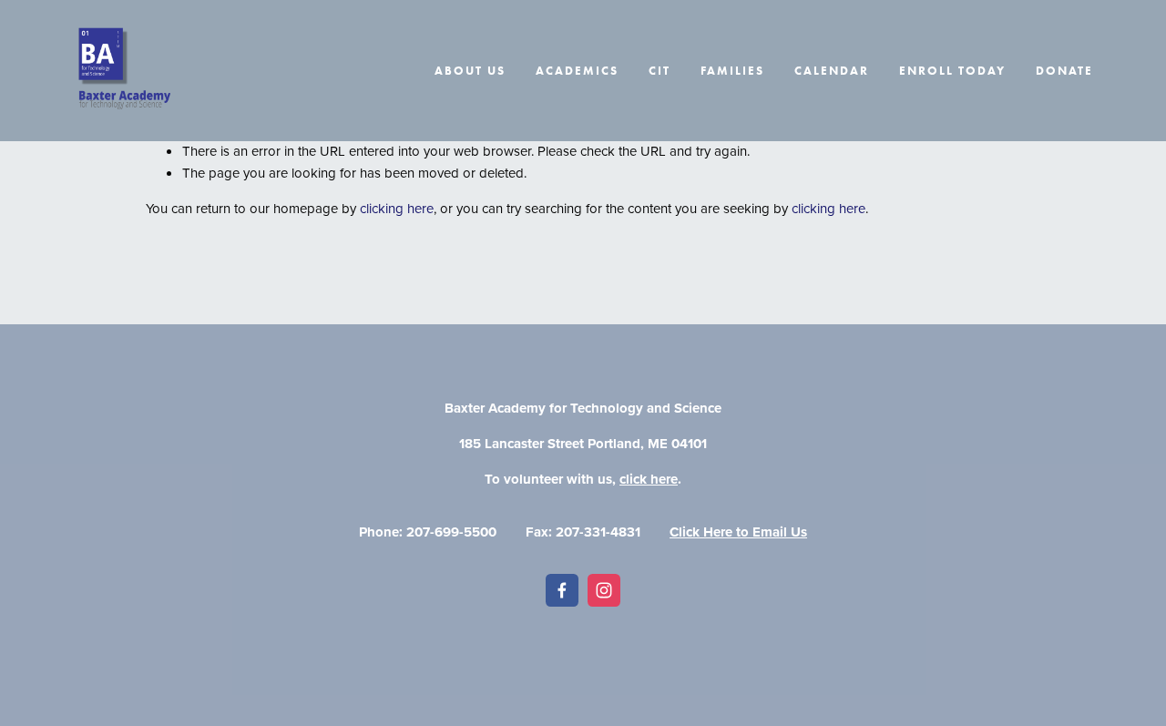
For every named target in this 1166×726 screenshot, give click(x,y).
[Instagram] (604, 590)
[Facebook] (562, 590)
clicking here (397, 208)
